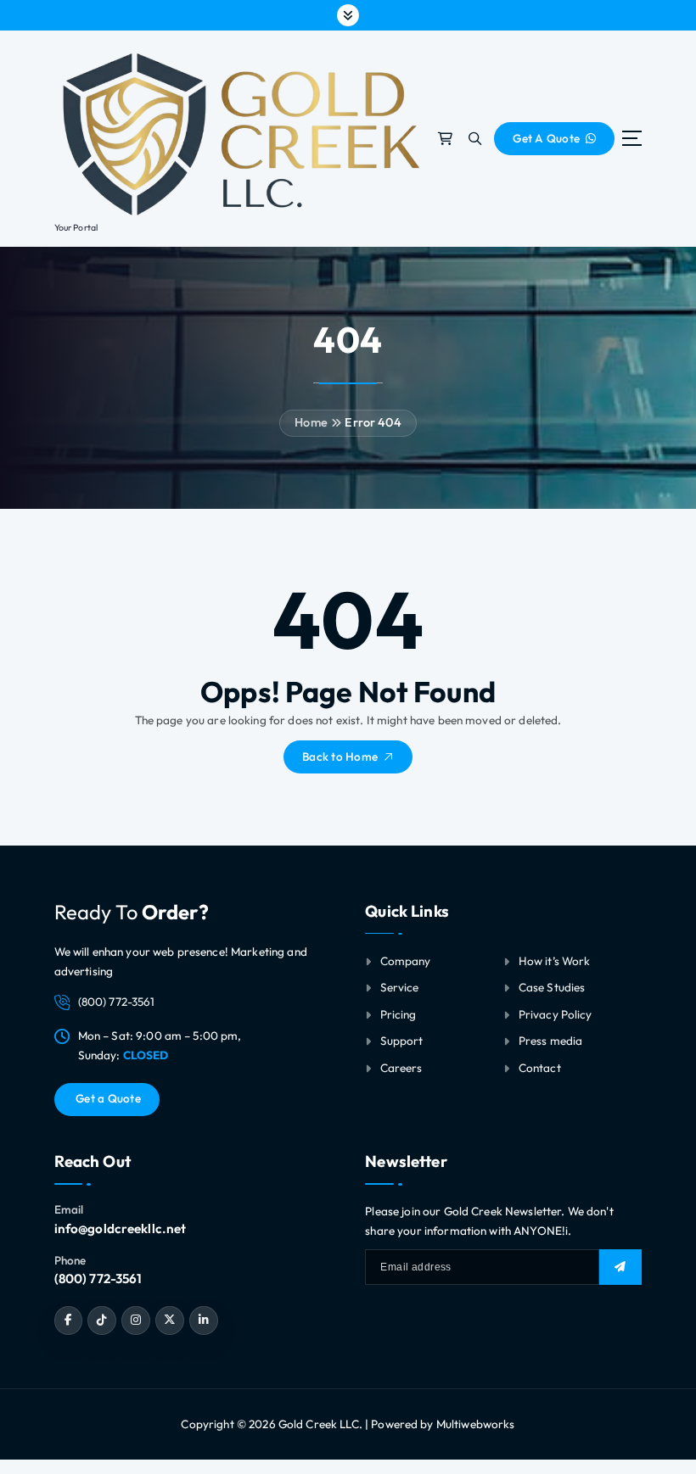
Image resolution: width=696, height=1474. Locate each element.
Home (311, 422)
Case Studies (552, 987)
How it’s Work (555, 961)
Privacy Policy (555, 1014)
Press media (551, 1040)
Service (399, 987)
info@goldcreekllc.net (120, 1228)
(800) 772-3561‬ (98, 1278)
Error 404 (373, 422)
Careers (401, 1067)
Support (402, 1040)
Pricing (398, 1014)
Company (405, 961)
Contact (540, 1067)
